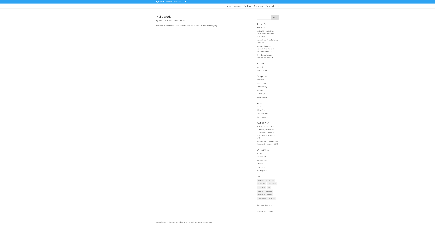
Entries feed (261, 110)
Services (258, 6)
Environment (261, 83)
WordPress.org (262, 117)
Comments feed (262, 113)
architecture (270, 180)
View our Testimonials (265, 211)
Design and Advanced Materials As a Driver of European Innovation (265, 49)
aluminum (260, 180)
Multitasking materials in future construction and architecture (265, 34)
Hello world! (164, 17)
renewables (261, 195)
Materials (260, 90)
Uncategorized (179, 20)
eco (269, 187)
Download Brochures (264, 205)
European (269, 191)
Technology (261, 94)
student (269, 195)
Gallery (247, 6)
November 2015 (262, 70)
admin (160, 20)
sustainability (261, 198)
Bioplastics (261, 80)
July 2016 (260, 67)
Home (228, 6)
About (237, 6)
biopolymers (272, 184)
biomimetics (261, 184)
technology (271, 198)
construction (261, 187)
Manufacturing (262, 87)
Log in (259, 106)
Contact (270, 6)
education (260, 191)
